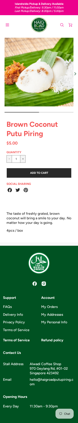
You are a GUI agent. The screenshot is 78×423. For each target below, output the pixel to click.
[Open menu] (7, 25)
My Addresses (52, 314)
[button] (39, 173)
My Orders (49, 307)
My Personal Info (54, 322)
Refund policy (52, 340)
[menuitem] (20, 307)
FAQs (7, 307)
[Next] (75, 74)
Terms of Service (16, 330)
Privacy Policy (14, 322)
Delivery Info (13, 314)
